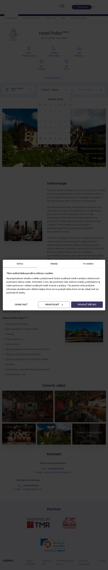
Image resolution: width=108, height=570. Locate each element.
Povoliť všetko (87, 304)
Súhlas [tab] (20, 263)
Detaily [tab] (54, 263)
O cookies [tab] (88, 263)
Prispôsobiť (52, 304)
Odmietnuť (21, 304)
